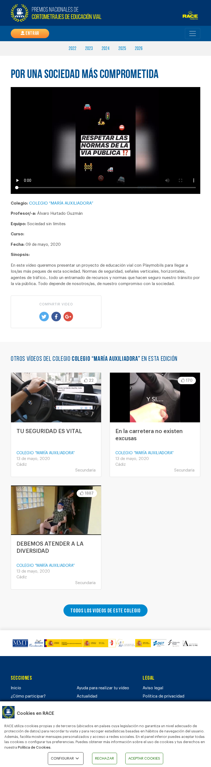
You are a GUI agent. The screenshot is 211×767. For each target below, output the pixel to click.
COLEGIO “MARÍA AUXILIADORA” (61, 203)
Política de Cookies (34, 747)
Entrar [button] (32, 33)
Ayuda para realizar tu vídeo (103, 688)
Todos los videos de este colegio (105, 611)
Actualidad (87, 696)
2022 (72, 48)
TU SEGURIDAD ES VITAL (49, 431)
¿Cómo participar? (28, 696)
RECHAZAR (104, 758)
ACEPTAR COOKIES (144, 758)
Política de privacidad (163, 696)
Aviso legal (153, 688)
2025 (122, 48)
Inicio (16, 688)
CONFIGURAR (62, 758)
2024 (106, 48)
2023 (89, 48)
